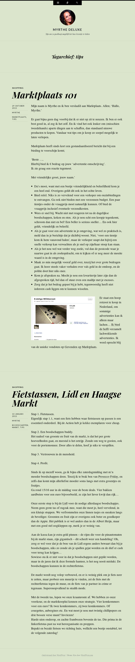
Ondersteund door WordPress (53, 655)
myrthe (16, 113)
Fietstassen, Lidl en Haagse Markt (66, 398)
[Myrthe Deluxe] (67, 18)
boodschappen (20, 425)
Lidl (65, 503)
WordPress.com (87, 655)
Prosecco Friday (108, 476)
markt (15, 427)
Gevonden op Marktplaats (80, 347)
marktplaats (19, 117)
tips (14, 119)
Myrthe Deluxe (67, 29)
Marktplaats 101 (44, 95)
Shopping (17, 88)
